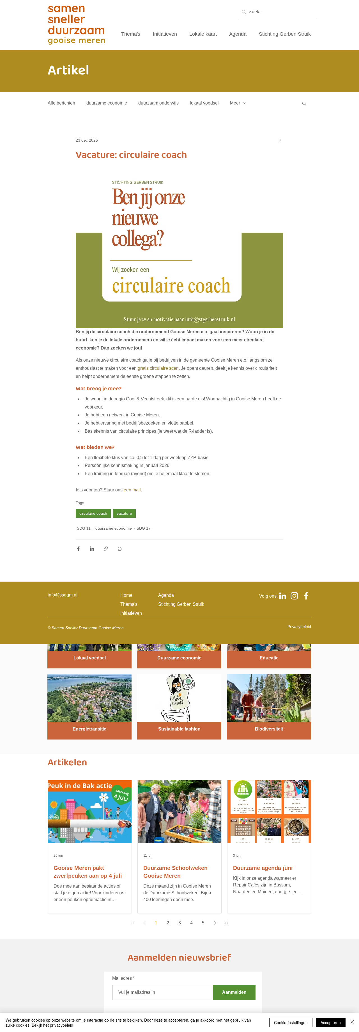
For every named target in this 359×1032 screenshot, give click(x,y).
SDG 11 (84, 528)
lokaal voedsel (204, 103)
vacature (124, 513)
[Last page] (227, 923)
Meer (235, 103)
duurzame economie (106, 103)
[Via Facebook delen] (78, 548)
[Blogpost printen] (119, 548)
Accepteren (331, 1022)
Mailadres (122, 978)
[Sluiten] (352, 1022)
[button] (304, 103)
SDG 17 (144, 528)
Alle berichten (61, 103)
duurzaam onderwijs (158, 103)
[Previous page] (144, 923)
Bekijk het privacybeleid (52, 1025)
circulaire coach (93, 513)
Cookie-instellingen (291, 1022)
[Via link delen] (106, 548)
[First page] (132, 923)
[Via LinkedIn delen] (92, 548)
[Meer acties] (280, 140)
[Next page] (215, 923)
